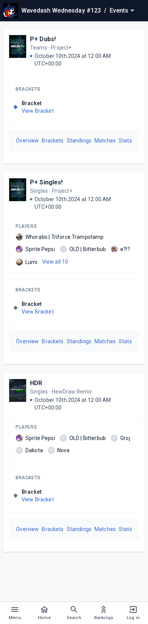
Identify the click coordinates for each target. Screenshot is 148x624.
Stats (125, 141)
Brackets (28, 89)
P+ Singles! (46, 182)
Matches (105, 141)
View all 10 (55, 262)
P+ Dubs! (43, 39)
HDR (36, 383)
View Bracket (38, 111)
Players (26, 226)
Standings (79, 141)
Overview (27, 141)
